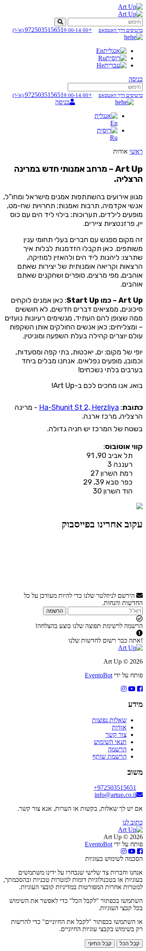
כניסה (136, 79)
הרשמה (54, 611)
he (127, 37)
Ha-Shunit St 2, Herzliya (79, 407)
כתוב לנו (132, 822)
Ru (102, 58)
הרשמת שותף (109, 756)
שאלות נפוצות (109, 720)
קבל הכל (130, 943)
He (100, 65)
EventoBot (98, 675)
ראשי (136, 151)
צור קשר (116, 734)
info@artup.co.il (115, 794)
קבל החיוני (100, 943)
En (99, 50)
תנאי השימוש (110, 741)
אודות (119, 727)
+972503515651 (78, 29)
